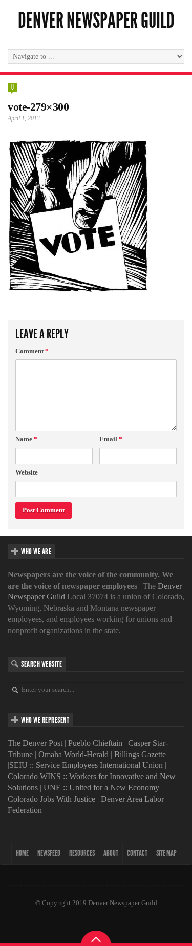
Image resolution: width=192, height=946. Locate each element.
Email (110, 439)
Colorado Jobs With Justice (51, 798)
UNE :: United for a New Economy (101, 787)
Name (26, 439)
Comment (32, 351)
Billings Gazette (140, 754)
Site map (166, 853)
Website (26, 472)
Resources (82, 853)
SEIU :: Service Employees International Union (86, 765)
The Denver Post (35, 743)
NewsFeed (48, 853)
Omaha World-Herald (73, 754)
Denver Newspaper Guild (96, 20)
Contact (137, 853)
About (110, 853)
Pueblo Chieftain (95, 743)
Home (22, 853)
